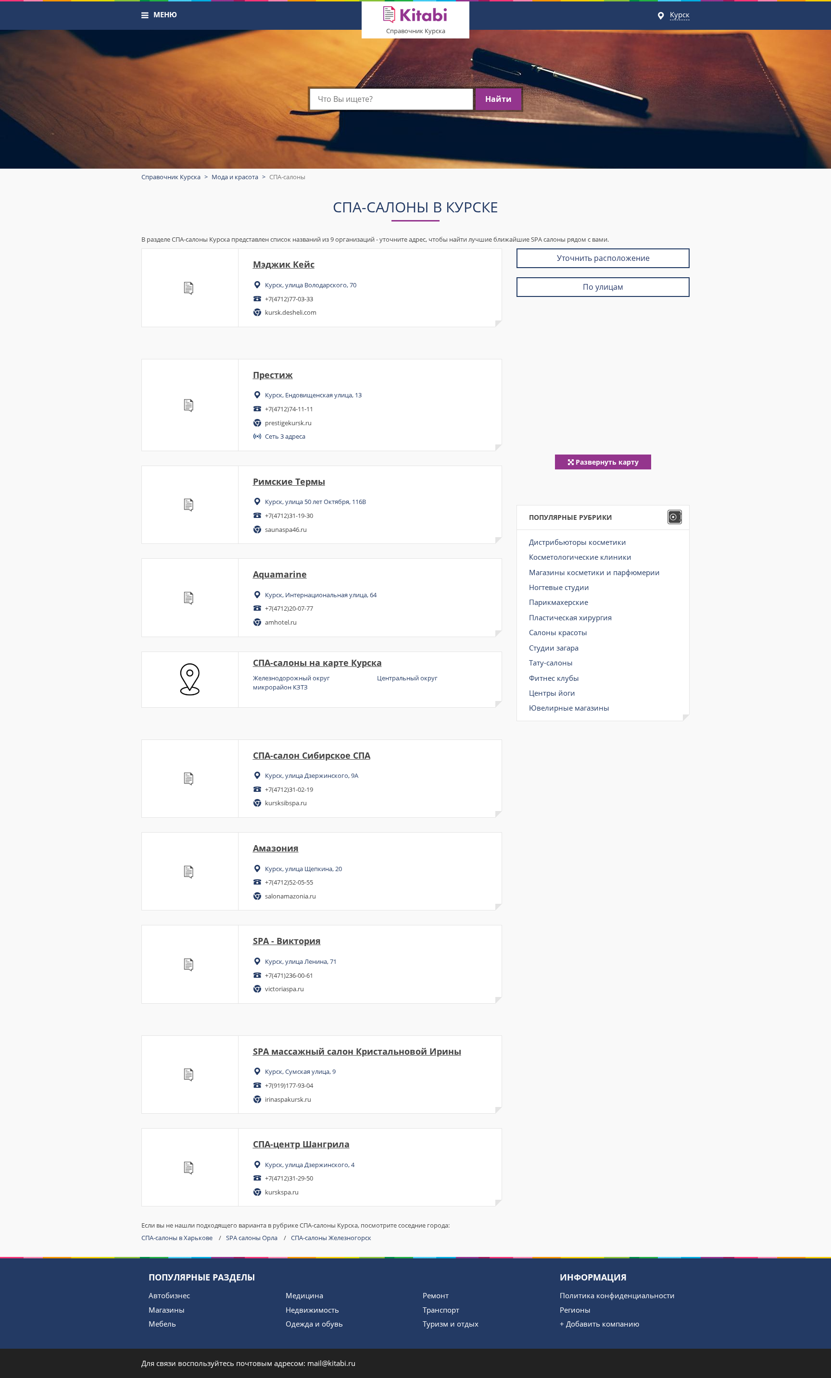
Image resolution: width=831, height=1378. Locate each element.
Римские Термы (289, 481)
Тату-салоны (551, 662)
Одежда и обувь (314, 1324)
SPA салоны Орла (251, 1237)
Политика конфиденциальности (617, 1295)
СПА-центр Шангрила (301, 1144)
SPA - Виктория (287, 941)
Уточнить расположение (603, 258)
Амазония (276, 848)
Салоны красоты (558, 632)
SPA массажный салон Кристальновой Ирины (357, 1051)
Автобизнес (169, 1295)
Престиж (273, 375)
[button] (145, 15)
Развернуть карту (606, 462)
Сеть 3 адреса (285, 436)
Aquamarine (280, 574)
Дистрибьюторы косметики (577, 542)
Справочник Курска (415, 30)
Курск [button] (680, 14)
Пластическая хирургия (570, 617)
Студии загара (554, 647)
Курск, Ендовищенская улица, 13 (313, 395)
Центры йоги (552, 693)
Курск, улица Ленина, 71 (301, 961)
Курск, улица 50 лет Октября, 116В (315, 501)
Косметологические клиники (580, 557)
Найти (498, 99)
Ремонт (436, 1295)
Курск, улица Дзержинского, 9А (311, 775)
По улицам (603, 287)
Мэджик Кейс (284, 264)
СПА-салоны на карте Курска (317, 662)
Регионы (575, 1310)
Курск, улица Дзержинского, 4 (309, 1164)
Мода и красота (235, 176)
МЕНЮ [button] (165, 14)
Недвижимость (312, 1310)
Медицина (304, 1295)
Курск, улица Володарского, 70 (310, 285)
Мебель (162, 1324)
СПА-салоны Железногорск (331, 1237)
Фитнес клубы (554, 678)
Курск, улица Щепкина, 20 (303, 868)
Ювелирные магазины (569, 708)
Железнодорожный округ (291, 678)
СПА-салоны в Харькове (177, 1237)
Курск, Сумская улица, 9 (300, 1071)
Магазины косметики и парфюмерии (594, 572)
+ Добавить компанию (599, 1324)
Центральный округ (407, 678)
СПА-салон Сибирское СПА (311, 755)
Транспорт (441, 1310)
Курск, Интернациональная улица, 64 (321, 595)
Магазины (167, 1310)
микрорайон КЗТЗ (280, 687)
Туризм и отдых (450, 1324)
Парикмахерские (558, 602)
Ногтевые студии (559, 587)
